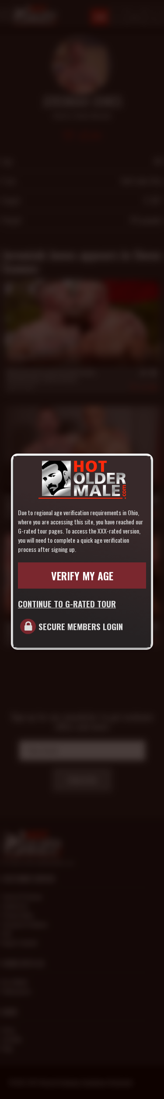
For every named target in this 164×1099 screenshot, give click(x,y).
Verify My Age (82, 575)
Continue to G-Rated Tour (67, 603)
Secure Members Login (80, 626)
